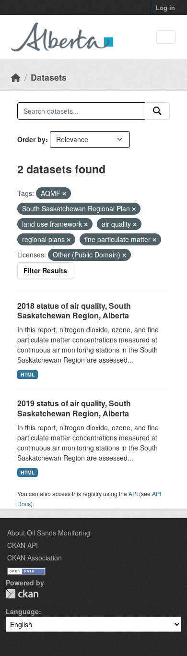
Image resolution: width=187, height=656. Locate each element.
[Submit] (157, 111)
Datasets (49, 77)
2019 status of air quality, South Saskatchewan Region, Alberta (74, 408)
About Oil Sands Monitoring (48, 532)
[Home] (16, 77)
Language (22, 611)
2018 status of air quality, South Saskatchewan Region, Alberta (74, 310)
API (133, 493)
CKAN (22, 594)
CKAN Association (34, 557)
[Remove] (64, 193)
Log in (165, 7)
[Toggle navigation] (166, 37)
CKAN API (22, 545)
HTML (28, 374)
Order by (31, 139)
